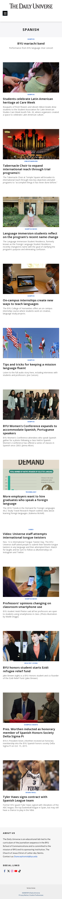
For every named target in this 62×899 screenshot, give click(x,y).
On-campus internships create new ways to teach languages (28, 302)
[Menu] (5, 13)
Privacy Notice (24, 895)
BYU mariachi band (31, 43)
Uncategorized (31, 161)
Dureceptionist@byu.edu (25, 856)
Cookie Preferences (36, 895)
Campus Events (31, 725)
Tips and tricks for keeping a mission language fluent (29, 366)
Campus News (31, 229)
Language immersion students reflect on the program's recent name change (30, 235)
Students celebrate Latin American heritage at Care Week (28, 100)
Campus (31, 39)
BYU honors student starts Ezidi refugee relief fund (25, 669)
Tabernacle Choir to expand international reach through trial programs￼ (26, 169)
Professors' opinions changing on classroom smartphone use (27, 605)
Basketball (31, 792)
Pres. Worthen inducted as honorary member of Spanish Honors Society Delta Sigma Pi (29, 732)
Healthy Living (30, 663)
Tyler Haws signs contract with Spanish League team (25, 798)
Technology (31, 492)
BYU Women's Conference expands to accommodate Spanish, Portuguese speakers (30, 429)
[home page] (31, 7)
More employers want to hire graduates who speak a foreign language (25, 500)
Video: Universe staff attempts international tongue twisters (25, 535)
